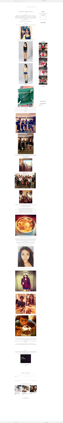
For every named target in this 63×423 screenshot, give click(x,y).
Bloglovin (46, 20)
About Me (18, 1)
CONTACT (21, 1)
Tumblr (40, 20)
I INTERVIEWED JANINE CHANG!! (33, 393)
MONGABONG (31, 7)
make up (24, 376)
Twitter (43, 20)
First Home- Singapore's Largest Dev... (25, 394)
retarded (29, 376)
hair (39, 94)
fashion (40, 90)
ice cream (22, 376)
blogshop (20, 376)
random (27, 376)
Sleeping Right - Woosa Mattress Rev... (17, 394)
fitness (39, 91)
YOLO (35, 376)
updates (32, 376)
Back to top (46, 422)
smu (30, 376)
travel (39, 96)
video (34, 376)
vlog (39, 99)
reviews (40, 95)
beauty (17, 376)
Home (15, 1)
